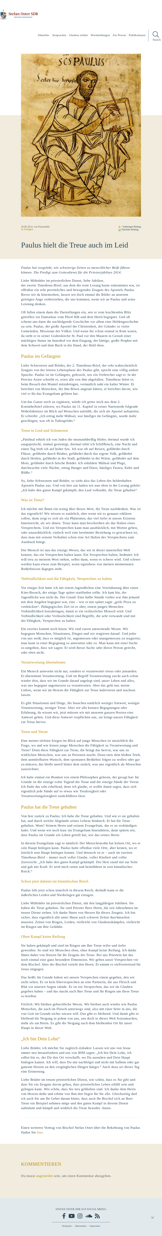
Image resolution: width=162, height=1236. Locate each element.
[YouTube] (72, 1216)
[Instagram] (80, 1216)
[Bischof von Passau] (19, 14)
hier (40, 1132)
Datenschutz (80, 1226)
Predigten (28, 229)
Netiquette (67, 1226)
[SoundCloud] (88, 1216)
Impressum (95, 1226)
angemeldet (44, 1176)
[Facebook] (64, 1216)
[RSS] (97, 1216)
